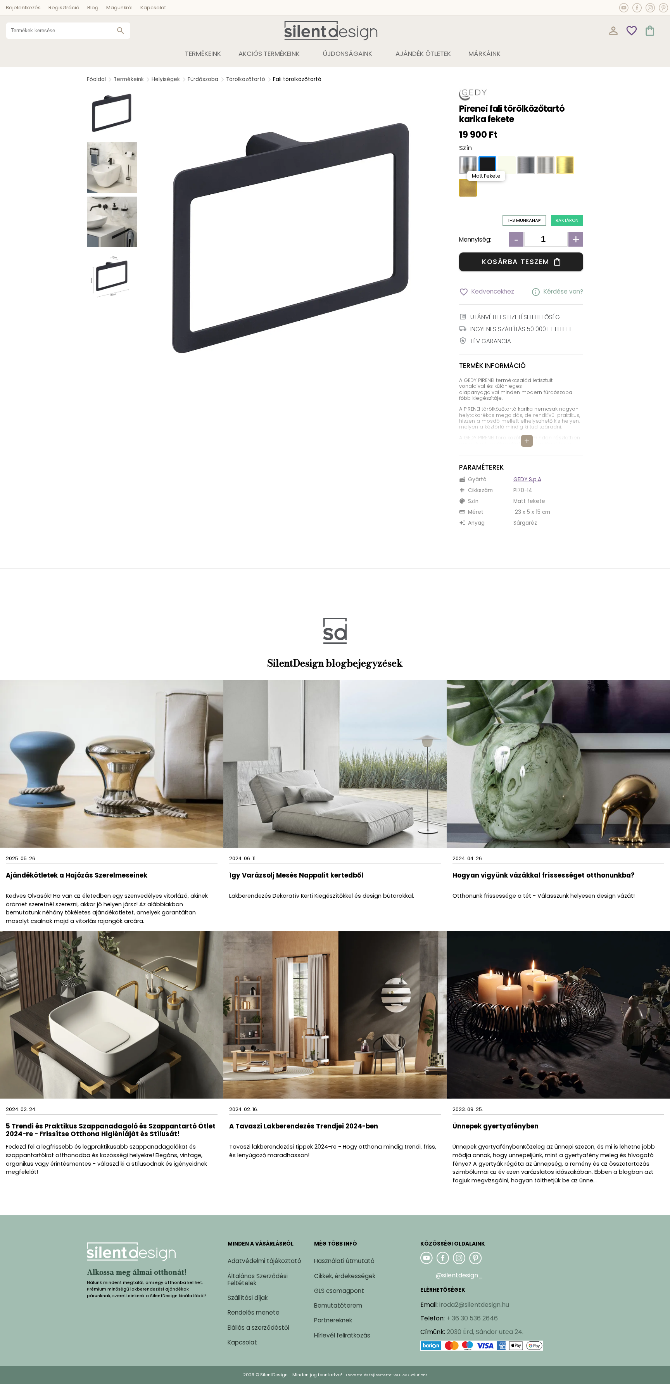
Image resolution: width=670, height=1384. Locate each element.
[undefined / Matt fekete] (487, 165)
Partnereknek (333, 1320)
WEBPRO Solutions (410, 1374)
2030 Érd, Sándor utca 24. (485, 1331)
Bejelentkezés (23, 7)
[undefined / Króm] (468, 165)
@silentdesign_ (459, 1275)
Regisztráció (63, 7)
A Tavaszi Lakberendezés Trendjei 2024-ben (303, 1127)
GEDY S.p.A (527, 479)
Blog (92, 7)
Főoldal (96, 79)
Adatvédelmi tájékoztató (264, 1261)
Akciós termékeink (269, 53)
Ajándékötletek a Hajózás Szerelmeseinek (76, 876)
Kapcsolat (153, 7)
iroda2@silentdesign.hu (474, 1304)
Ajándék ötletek (423, 53)
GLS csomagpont (339, 1291)
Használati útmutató (344, 1261)
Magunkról (119, 7)
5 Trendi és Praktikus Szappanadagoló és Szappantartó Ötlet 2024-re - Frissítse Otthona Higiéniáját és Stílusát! (111, 1131)
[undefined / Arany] (565, 165)
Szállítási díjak (248, 1298)
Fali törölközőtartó (297, 79)
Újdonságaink (347, 53)
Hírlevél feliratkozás (342, 1335)
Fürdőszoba (203, 79)
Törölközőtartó (245, 79)
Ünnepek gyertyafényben (495, 1127)
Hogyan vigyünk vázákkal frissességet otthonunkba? (544, 876)
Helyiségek (166, 79)
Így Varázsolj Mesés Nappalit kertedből (296, 876)
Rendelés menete (254, 1312)
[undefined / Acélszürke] (526, 165)
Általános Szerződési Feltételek (258, 1279)
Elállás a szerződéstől (258, 1328)
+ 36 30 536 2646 (472, 1318)
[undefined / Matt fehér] (507, 165)
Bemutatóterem (338, 1305)
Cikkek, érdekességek (344, 1276)
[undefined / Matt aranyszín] (468, 187)
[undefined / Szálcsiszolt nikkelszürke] (545, 165)
